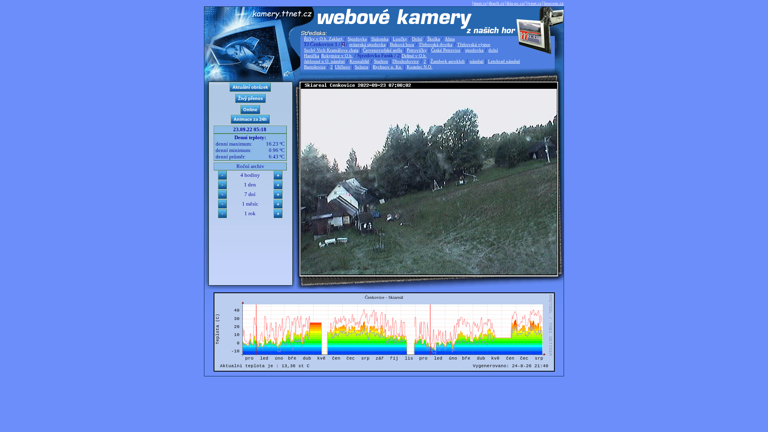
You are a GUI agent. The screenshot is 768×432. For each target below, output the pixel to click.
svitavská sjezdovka (367, 44)
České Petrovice (445, 50)
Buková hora (402, 44)
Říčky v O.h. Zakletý (324, 38)
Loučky (400, 38)
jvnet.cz (534, 3)
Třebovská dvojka (435, 44)
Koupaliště (359, 61)
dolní (493, 50)
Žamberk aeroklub (447, 61)
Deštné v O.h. (414, 55)
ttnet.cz (480, 3)
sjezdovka (474, 50)
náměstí (477, 61)
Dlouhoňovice (405, 61)
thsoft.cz (496, 3)
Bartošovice (315, 66)
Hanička (311, 55)
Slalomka (379, 38)
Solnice (361, 66)
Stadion (381, 61)
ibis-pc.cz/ (515, 3)
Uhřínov (342, 66)
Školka (433, 38)
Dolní (417, 38)
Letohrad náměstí (504, 61)
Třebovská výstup (473, 44)
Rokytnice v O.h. (337, 55)
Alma (450, 38)
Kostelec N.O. (419, 66)
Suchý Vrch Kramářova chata (331, 50)
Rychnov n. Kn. (387, 66)
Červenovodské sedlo (382, 50)
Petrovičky (417, 50)
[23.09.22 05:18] (429, 273)
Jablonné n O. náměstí (324, 61)
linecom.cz (554, 3)
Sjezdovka (357, 38)
